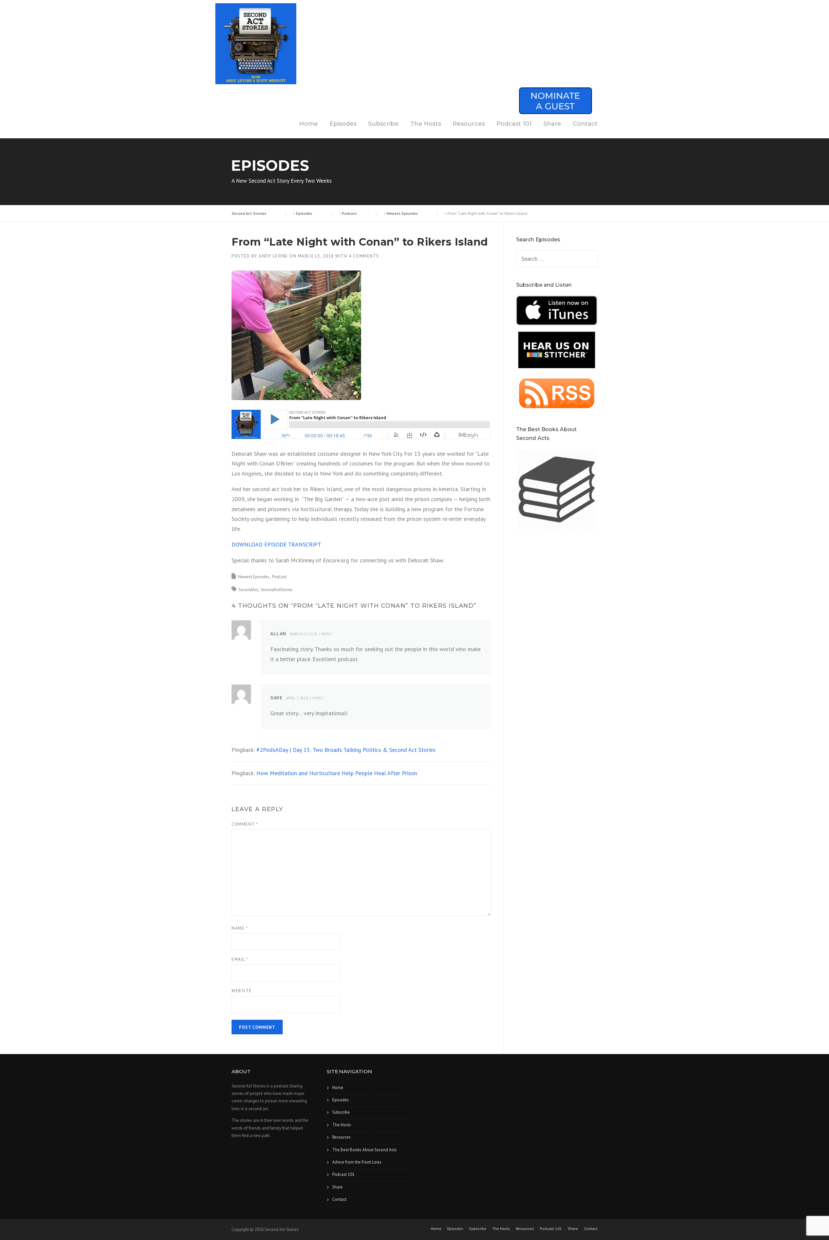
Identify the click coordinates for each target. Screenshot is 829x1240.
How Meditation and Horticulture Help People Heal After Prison (336, 773)
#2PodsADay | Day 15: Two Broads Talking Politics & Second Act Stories (346, 749)
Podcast (279, 577)
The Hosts (425, 123)
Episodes (343, 123)
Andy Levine (273, 256)
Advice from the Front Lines (356, 1162)
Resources (469, 123)
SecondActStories (277, 589)
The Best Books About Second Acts (364, 1150)
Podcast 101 (514, 123)
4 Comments (364, 256)
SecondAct (248, 589)
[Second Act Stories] (255, 43)
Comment (245, 824)
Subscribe (383, 123)
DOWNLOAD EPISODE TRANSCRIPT (276, 544)
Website (242, 990)
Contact (585, 123)
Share (552, 123)
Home (308, 123)
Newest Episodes (253, 577)
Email (240, 959)
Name (240, 928)
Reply (327, 634)
